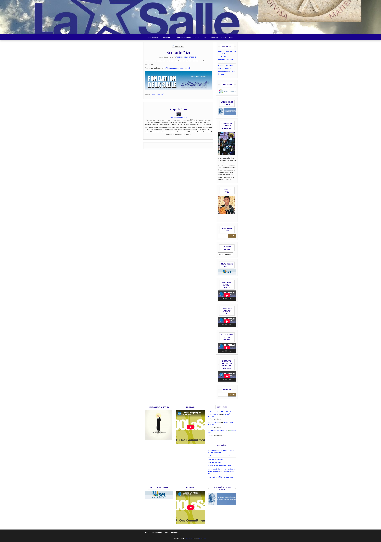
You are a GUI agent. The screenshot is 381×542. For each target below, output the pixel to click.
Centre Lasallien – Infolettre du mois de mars (220, 477)
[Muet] (232, 299)
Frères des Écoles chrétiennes (186, 57)
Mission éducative (153, 37)
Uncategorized (159, 94)
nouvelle (153, 94)
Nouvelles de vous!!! (213, 422)
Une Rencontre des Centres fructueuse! (219, 456)
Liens (205, 37)
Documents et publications (182, 37)
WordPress (189, 539)
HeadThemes (203, 539)
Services (196, 37)
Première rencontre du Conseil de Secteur (219, 466)
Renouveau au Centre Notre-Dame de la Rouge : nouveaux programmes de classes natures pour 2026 (221, 471)
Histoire (231, 37)
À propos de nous (157, 532)
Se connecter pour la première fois (217, 430)
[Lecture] (220, 299)
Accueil (147, 532)
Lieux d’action (167, 37)
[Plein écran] (235, 299)
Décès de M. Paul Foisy (224, 68)
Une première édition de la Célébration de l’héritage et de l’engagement (227, 53)
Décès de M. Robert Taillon (225, 65)
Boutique (223, 37)
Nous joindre (174, 532)
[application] (227, 295)
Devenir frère (214, 37)
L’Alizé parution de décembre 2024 (178, 68)
